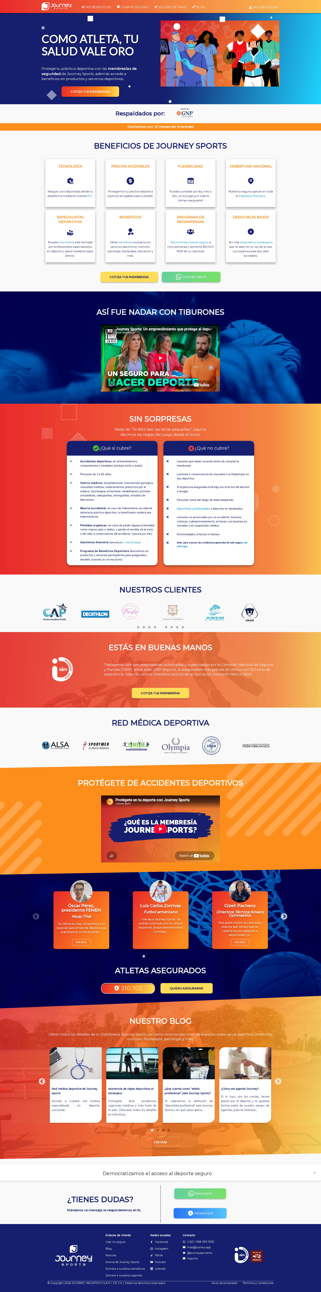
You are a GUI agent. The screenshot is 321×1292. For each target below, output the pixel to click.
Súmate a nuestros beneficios (122, 1268)
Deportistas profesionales (193, 508)
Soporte (192, 1258)
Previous (34, 915)
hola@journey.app (199, 1247)
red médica (66, 242)
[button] (160, 1172)
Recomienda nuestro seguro (190, 242)
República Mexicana (252, 196)
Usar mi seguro (134, 7)
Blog (200, 7)
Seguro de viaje (172, 7)
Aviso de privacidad (224, 1283)
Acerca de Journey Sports (122, 1262)
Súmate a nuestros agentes (122, 1275)
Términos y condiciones (258, 1283)
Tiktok (159, 1255)
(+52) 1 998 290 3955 (200, 1241)
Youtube (160, 1262)
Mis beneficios (98, 7)
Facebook (161, 1242)
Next (282, 915)
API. (90, 196)
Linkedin (160, 1268)
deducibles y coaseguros (256, 242)
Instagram (161, 1248)
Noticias (111, 1255)
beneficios (126, 242)
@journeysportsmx (199, 1253)
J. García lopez (131, 542)
